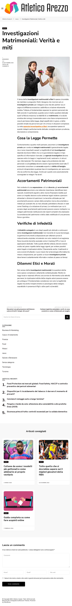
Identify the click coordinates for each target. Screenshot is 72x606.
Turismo (5, 371)
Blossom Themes (24, 601)
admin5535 (5, 59)
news (4, 28)
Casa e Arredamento (10, 335)
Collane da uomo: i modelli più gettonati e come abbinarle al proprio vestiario (18, 470)
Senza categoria (8, 362)
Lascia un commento (8, 65)
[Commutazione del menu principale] (2, 8)
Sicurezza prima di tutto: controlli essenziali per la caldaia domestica (37, 411)
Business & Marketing (10, 330)
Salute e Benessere (9, 358)
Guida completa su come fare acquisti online (17, 519)
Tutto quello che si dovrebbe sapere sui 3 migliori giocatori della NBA (51, 470)
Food (4, 344)
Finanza (5, 339)
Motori (4, 348)
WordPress (7, 602)
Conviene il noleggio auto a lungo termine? (25, 399)
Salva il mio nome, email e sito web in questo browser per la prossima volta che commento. (34, 578)
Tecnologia (6, 367)
